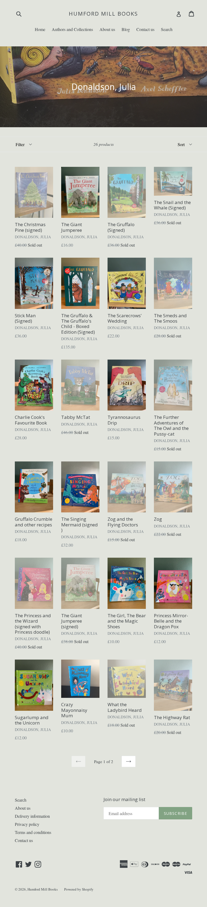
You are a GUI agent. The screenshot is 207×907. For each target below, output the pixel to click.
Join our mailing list (124, 799)
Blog (126, 29)
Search (166, 29)
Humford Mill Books (103, 14)
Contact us (145, 29)
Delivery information (32, 816)
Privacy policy (27, 824)
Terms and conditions (33, 832)
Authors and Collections (72, 29)
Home (40, 29)
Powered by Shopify (79, 889)
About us (107, 29)
